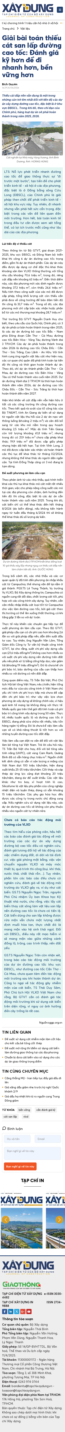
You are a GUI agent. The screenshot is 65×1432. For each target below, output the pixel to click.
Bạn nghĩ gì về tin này (20, 1166)
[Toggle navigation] (60, 10)
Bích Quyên (9, 84)
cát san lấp (10, 1116)
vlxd (25, 1116)
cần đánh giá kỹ (45, 1109)
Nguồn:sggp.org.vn (51, 1022)
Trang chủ (8, 28)
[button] (59, 1220)
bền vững (24, 1109)
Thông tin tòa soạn (17, 1319)
